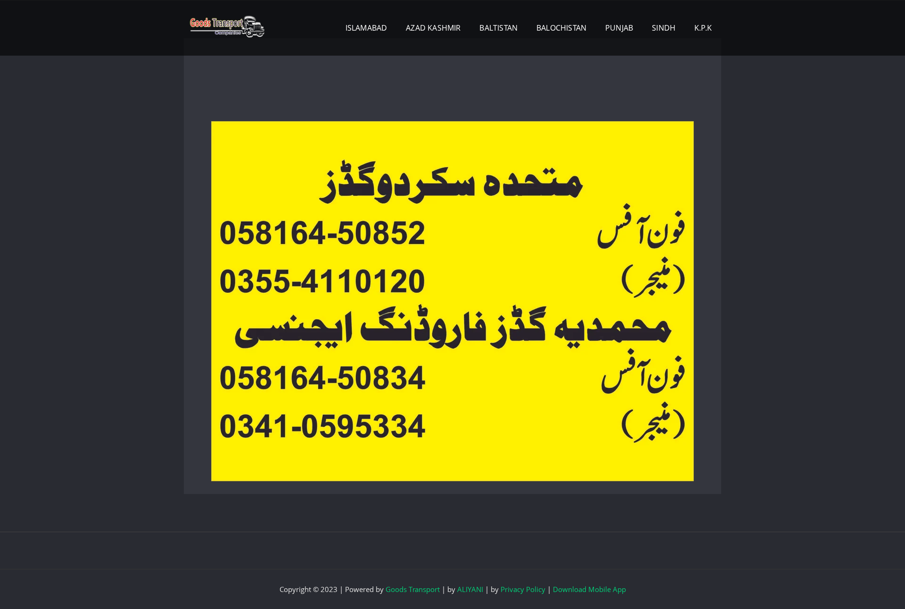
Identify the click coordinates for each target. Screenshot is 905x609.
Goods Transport (413, 589)
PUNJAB (619, 28)
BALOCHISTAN (561, 28)
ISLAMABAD (366, 28)
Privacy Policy (523, 589)
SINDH (663, 28)
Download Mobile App (589, 589)
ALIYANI (470, 589)
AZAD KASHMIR (433, 28)
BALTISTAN (498, 28)
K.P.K (703, 28)
